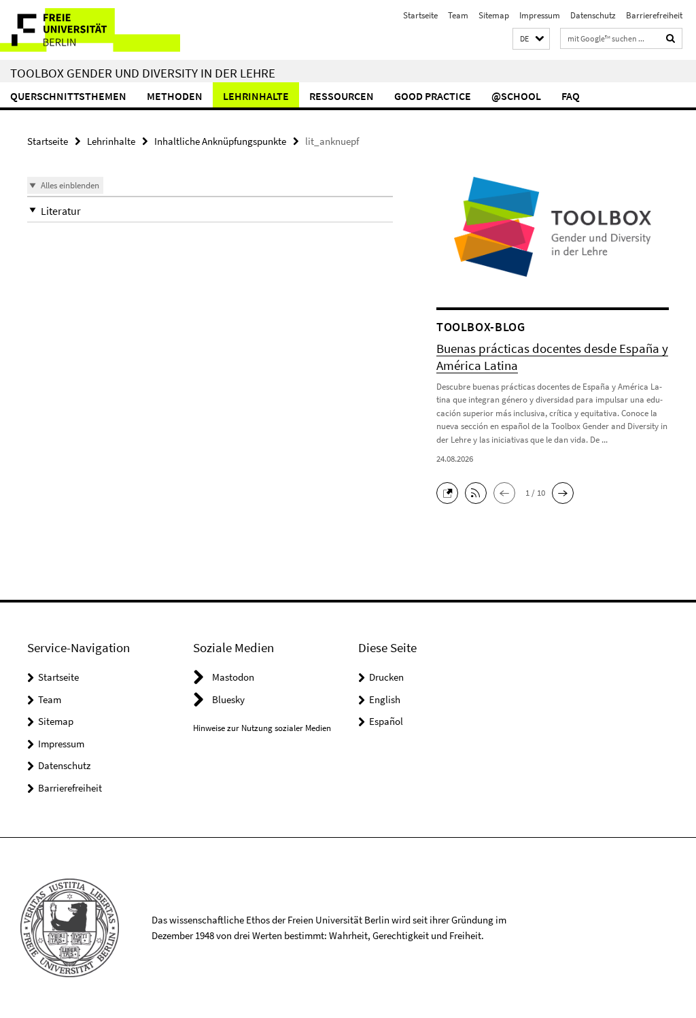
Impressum (539, 15)
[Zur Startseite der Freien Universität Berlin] (90, 30)
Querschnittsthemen (68, 96)
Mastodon (233, 677)
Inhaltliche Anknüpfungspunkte (220, 141)
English (384, 699)
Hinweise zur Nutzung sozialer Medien (262, 728)
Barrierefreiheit (654, 15)
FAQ (570, 96)
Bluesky (228, 699)
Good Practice (432, 96)
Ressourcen (341, 96)
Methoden (175, 96)
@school (516, 96)
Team (458, 15)
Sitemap (493, 15)
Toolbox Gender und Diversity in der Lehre (142, 73)
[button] (531, 39)
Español (386, 721)
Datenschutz (593, 15)
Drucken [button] (386, 677)
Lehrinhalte (256, 96)
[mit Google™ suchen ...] (671, 38)
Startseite (420, 15)
